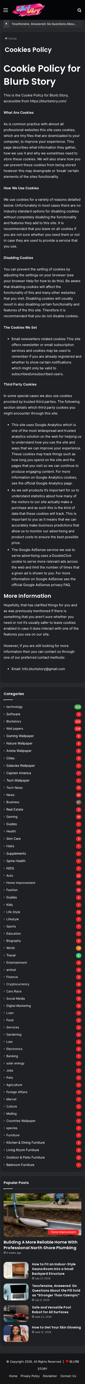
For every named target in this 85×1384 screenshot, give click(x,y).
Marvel (11, 1099)
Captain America (18, 773)
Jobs (9, 1070)
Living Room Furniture (22, 1150)
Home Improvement (20, 883)
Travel (10, 955)
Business (12, 802)
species (11, 1128)
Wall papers (14, 728)
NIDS (10, 868)
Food (9, 1020)
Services (12, 1027)
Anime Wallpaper (19, 751)
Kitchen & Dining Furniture (25, 1142)
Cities (10, 758)
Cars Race (14, 991)
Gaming (11, 816)
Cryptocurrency (17, 984)
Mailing (11, 1113)
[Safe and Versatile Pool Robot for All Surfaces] (16, 1313)
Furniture (12, 1135)
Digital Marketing (18, 1005)
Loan (10, 1013)
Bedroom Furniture (20, 1165)
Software (13, 714)
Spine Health (15, 861)
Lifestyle (12, 919)
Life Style (13, 912)
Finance (12, 977)
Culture (11, 1106)
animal (11, 970)
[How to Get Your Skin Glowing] (16, 1333)
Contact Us (68, 1376)
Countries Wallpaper (21, 1121)
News (10, 795)
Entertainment (16, 962)
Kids (9, 905)
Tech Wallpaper (17, 780)
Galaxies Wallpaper (20, 765)
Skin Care (13, 838)
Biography (13, 941)
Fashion (12, 890)
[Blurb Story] (28, 10)
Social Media (15, 998)
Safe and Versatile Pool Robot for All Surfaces (51, 1309)
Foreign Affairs (16, 1092)
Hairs (10, 846)
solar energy (15, 1063)
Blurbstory (13, 721)
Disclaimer (50, 1376)
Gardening (13, 1034)
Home (12, 38)
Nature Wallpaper (19, 743)
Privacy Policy (30, 1376)
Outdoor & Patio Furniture (25, 1157)
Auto (9, 875)
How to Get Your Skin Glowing (56, 1327)
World (10, 948)
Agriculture (14, 1085)
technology (14, 707)
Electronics (14, 1049)
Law (9, 1041)
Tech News (14, 787)
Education (13, 933)
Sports (11, 926)
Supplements (16, 853)
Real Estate (14, 809)
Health (11, 831)
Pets (9, 1077)
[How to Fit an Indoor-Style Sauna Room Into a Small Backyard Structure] (16, 1270)
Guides (11, 824)
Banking (12, 1056)
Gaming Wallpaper (20, 736)
